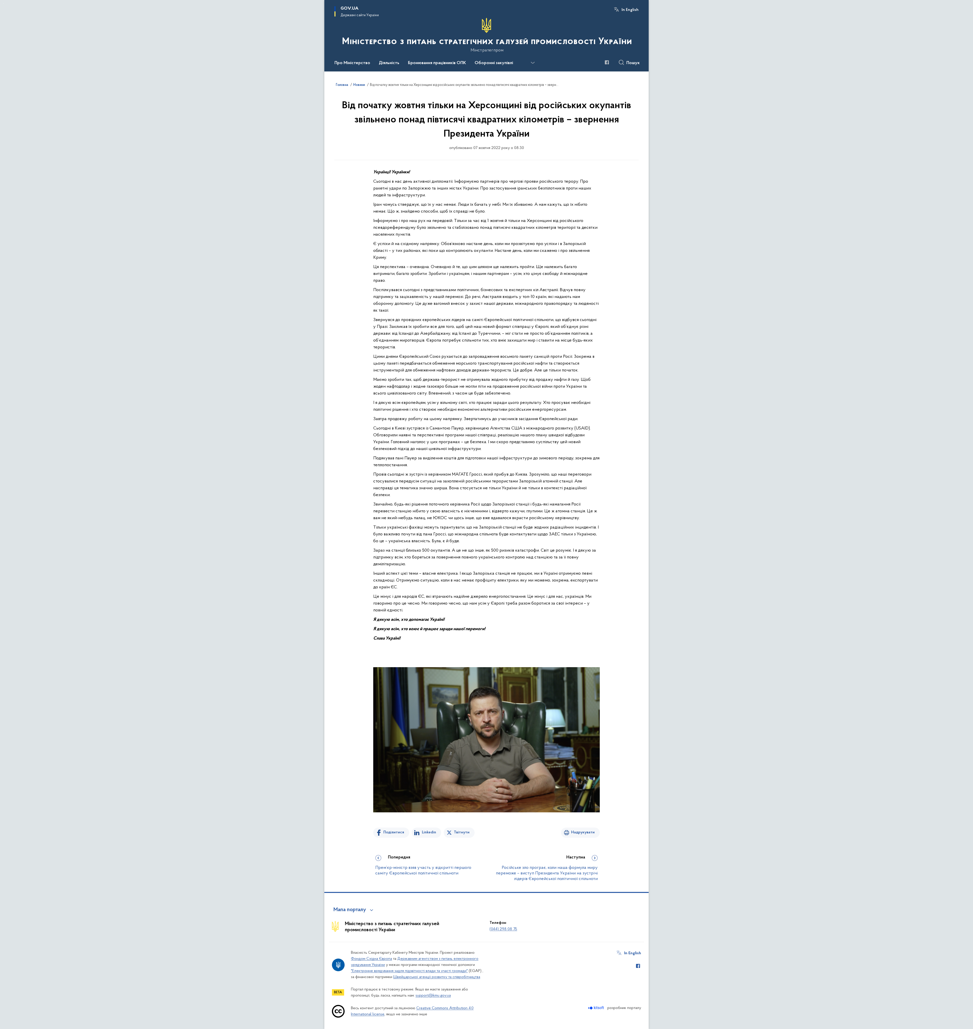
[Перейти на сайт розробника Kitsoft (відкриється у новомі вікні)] (596, 1008)
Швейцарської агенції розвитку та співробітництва (436, 977)
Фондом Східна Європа (371, 959)
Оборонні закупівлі (494, 63)
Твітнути (462, 832)
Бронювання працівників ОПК (437, 63)
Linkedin (429, 832)
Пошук (633, 63)
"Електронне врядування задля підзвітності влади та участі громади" (409, 971)
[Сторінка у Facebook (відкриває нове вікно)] (607, 62)
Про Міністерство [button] (352, 63)
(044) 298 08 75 (503, 929)
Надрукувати (583, 832)
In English (630, 10)
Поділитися (393, 832)
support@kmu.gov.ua (433, 996)
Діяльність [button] (389, 63)
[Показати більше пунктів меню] (532, 63)
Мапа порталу (349, 910)
